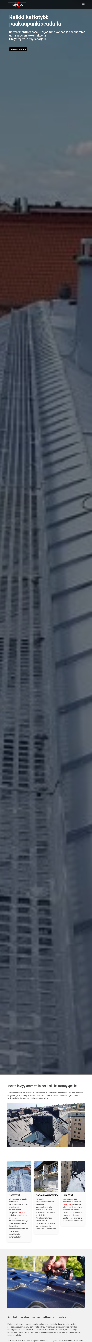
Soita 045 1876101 (18, 49)
